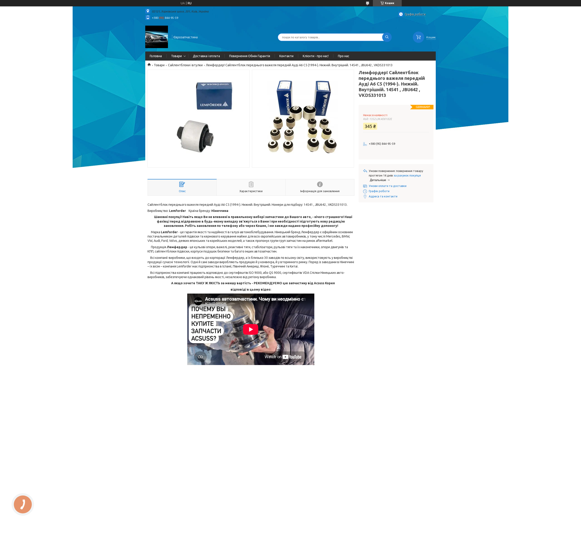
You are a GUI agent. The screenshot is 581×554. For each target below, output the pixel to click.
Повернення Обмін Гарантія (249, 56)
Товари (176, 56)
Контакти (286, 56)
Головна (156, 56)
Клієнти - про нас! (316, 56)
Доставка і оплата (206, 56)
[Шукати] (387, 37)
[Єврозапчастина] (156, 36)
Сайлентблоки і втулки (185, 65)
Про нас (343, 56)
